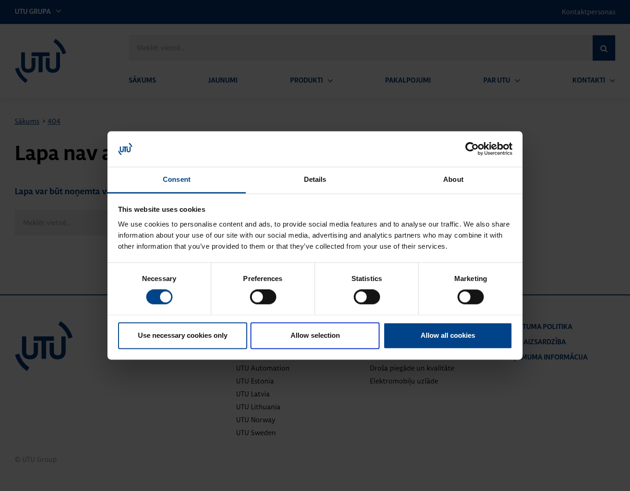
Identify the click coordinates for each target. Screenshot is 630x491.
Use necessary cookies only (182, 335)
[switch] (263, 297)
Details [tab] (315, 179)
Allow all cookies (448, 335)
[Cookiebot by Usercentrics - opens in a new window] (472, 149)
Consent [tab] (176, 179)
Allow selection (315, 335)
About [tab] (453, 179)
